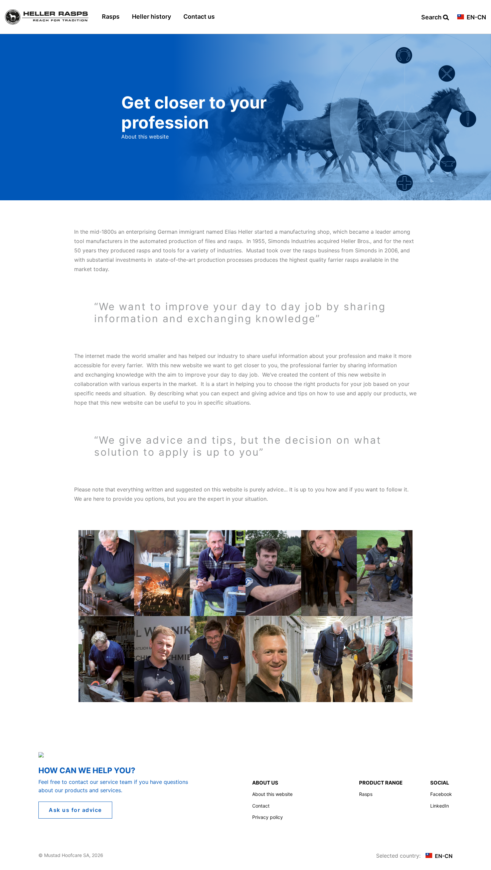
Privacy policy (267, 817)
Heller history (151, 16)
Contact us (199, 16)
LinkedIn (439, 806)
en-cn (475, 17)
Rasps (111, 16)
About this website (272, 794)
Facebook (441, 794)
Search (432, 17)
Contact (261, 806)
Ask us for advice (75, 810)
